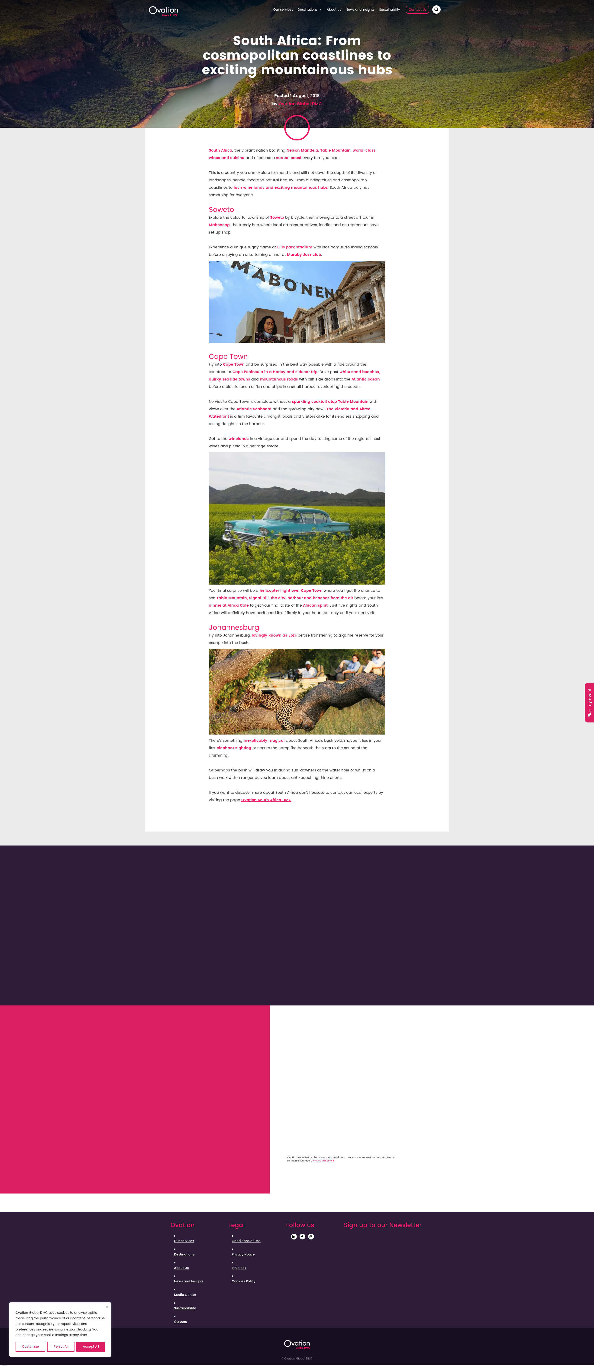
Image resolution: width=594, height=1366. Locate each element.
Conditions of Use (246, 1241)
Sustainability (389, 9)
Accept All (91, 1346)
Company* (286, 1042)
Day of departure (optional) (383, 1117)
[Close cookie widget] (107, 1307)
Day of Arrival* (289, 1117)
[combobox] (358, 1075)
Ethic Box (239, 1268)
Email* (362, 1022)
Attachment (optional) (378, 1138)
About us (334, 9)
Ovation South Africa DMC (266, 800)
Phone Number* (371, 1042)
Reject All (61, 1346)
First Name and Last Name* (301, 1022)
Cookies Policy (243, 1281)
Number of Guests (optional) (302, 1138)
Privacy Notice (243, 1254)
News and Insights (360, 9)
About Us (181, 1268)
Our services (283, 9)
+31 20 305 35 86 (182, 1037)
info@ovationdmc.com (196, 1045)
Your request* (288, 1086)
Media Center (185, 1295)
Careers (180, 1322)
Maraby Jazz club (304, 255)
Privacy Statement (323, 1160)
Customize (30, 1346)
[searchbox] (303, 1074)
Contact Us (417, 9)
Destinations (307, 9)
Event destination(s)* (296, 1064)
